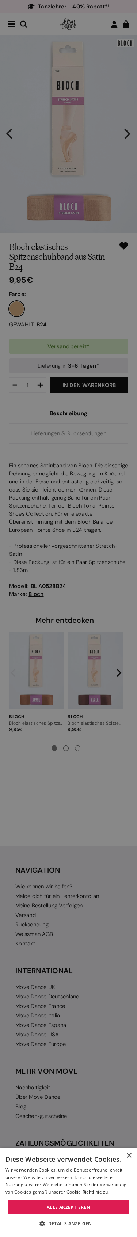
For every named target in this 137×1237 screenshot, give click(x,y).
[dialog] (68, 1192)
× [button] (129, 1155)
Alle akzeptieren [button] (68, 1207)
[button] (68, 1224)
